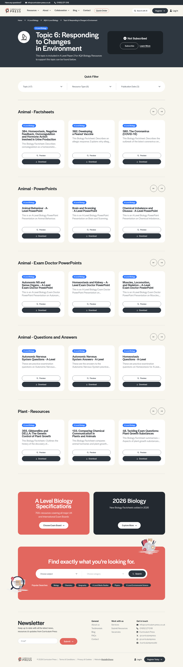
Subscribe (129, 45)
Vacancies (116, 631)
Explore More (128, 525)
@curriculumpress (148, 635)
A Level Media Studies (100, 585)
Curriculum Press (147, 631)
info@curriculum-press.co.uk (39, 2)
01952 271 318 (63, 2)
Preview (42, 155)
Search (138, 573)
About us (96, 624)
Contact (95, 639)
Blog (93, 631)
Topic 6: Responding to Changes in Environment (80, 20)
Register (158, 10)
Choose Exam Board (52, 525)
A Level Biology (33, 20)
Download (42, 161)
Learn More (145, 45)
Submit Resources (119, 628)
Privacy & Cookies (84, 659)
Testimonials (97, 628)
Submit (67, 641)
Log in (175, 10)
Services (115, 624)
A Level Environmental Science (137, 585)
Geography (82, 585)
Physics (117, 585)
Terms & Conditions (67, 659)
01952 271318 (146, 628)
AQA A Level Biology (51, 20)
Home (20, 20)
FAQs (94, 635)
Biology (56, 585)
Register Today (153, 659)
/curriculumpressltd (148, 642)
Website (103, 659)
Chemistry (68, 585)
